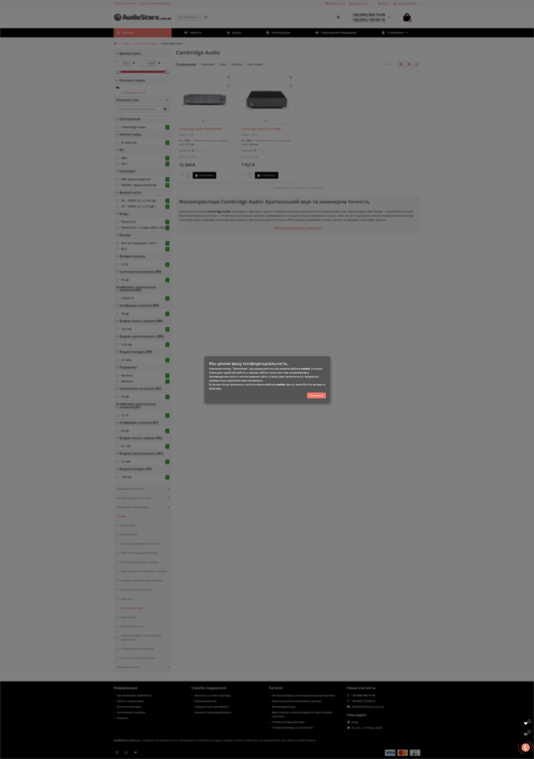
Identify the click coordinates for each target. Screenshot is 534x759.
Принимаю (316, 395)
